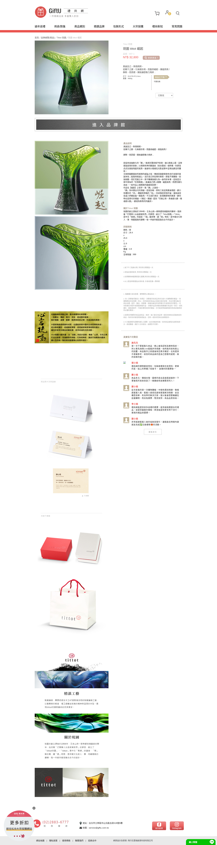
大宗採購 (138, 26)
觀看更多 (153, 432)
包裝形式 (118, 26)
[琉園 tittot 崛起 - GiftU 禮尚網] (71, 12)
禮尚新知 (157, 26)
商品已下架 (161, 77)
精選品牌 (99, 26)
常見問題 (177, 26)
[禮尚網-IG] (177, 825)
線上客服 (193, 842)
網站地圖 (40, 840)
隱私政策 (53, 840)
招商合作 (92, 840)
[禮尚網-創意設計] (159, 825)
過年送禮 (40, 26)
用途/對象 (60, 26)
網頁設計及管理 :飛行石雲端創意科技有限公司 (133, 840)
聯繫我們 (79, 840)
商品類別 (79, 26)
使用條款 (66, 840)
